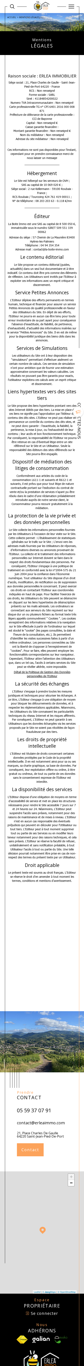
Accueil (11, 17)
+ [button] (71, 1176)
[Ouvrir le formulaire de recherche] (12, 6)
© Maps (49, 1291)
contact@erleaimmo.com (41, 1123)
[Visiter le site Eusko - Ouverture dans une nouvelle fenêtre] (61, 1339)
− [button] (71, 1182)
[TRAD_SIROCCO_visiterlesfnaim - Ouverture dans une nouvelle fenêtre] (22, 1339)
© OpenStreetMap (67, 1291)
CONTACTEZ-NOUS (79, 421)
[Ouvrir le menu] (71, 6)
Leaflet (37, 1291)
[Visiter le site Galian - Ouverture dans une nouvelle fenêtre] (41, 1339)
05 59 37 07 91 (34, 1110)
